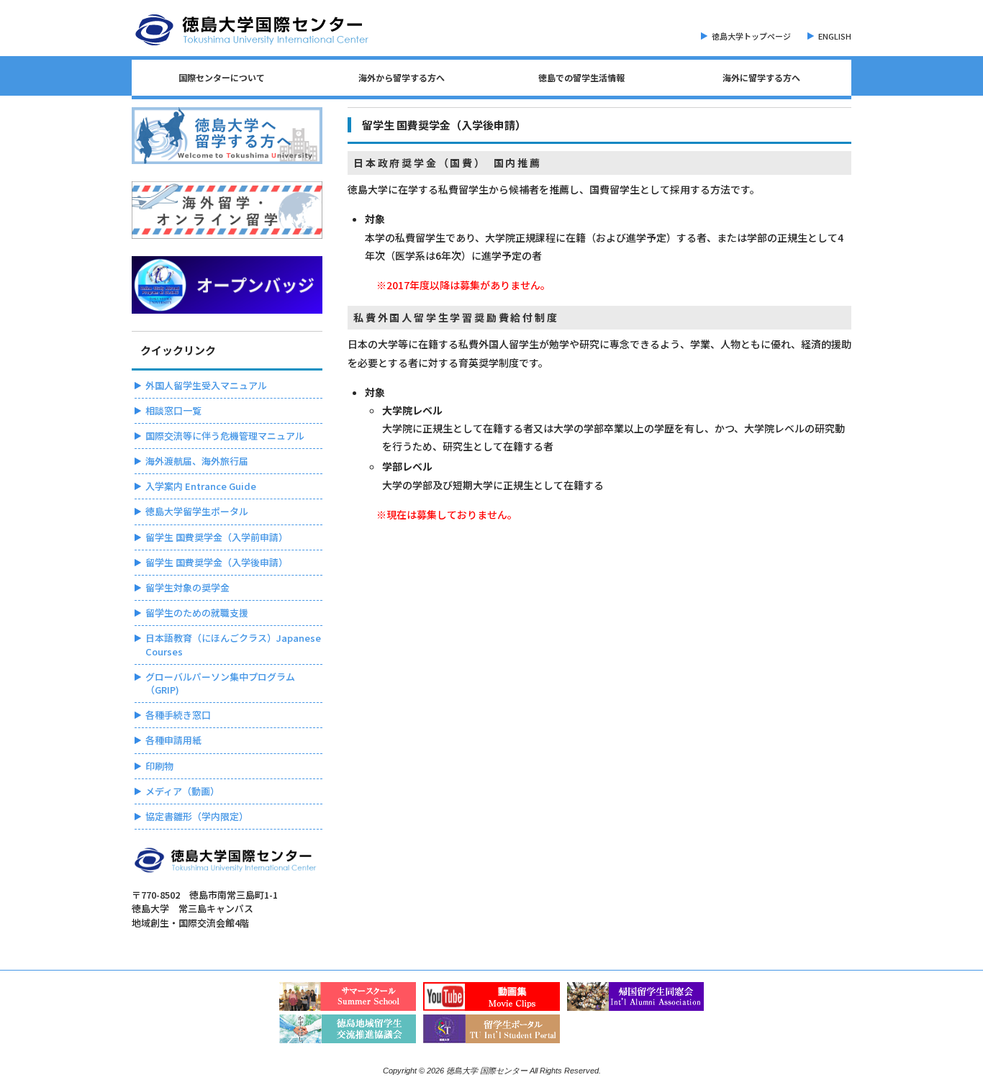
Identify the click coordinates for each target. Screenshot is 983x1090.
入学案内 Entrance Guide (200, 486)
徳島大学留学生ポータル (196, 511)
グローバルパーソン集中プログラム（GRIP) (220, 683)
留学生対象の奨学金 (187, 587)
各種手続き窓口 (178, 715)
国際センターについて (221, 77)
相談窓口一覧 (173, 410)
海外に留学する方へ (761, 77)
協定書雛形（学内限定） (196, 816)
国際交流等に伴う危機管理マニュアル (224, 435)
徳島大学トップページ (751, 36)
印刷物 (159, 766)
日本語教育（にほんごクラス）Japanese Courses (233, 644)
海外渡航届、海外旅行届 (196, 461)
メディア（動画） (182, 791)
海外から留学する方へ (401, 77)
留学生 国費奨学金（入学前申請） (216, 537)
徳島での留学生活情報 (581, 77)
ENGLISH (834, 36)
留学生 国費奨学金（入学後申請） (216, 562)
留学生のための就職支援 (196, 612)
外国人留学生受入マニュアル (206, 385)
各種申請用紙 (173, 740)
